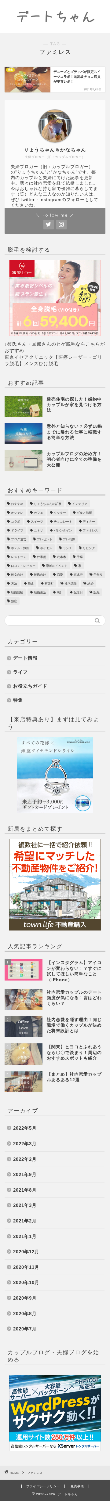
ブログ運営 (18, 539)
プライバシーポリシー (43, 1486)
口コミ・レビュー (23, 565)
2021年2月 (25, 1220)
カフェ (38, 512)
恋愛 (60, 574)
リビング (89, 548)
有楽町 (49, 583)
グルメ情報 (84, 512)
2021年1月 (25, 1236)
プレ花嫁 (69, 539)
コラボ (15, 521)
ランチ (67, 548)
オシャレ (17, 512)
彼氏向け (40, 574)
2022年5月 (25, 1128)
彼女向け (17, 574)
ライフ (20, 672)
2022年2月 (25, 1159)
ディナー (89, 521)
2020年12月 (26, 1251)
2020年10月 (26, 1282)
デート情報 (25, 658)
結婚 (90, 583)
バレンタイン (63, 530)
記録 (97, 592)
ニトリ (38, 530)
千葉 (80, 557)
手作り (98, 574)
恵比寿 (78, 574)
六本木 (61, 557)
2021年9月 (25, 1174)
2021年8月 (25, 1190)
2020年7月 (25, 1328)
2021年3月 (25, 1205)
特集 (18, 700)
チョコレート (63, 521)
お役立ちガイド (30, 686)
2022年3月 (25, 1143)
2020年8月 (25, 1313)
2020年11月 (26, 1267)
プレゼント (44, 539)
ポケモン (46, 548)
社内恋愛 (70, 583)
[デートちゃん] (55, 28)
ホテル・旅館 (20, 548)
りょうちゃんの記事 (47, 504)
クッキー (60, 512)
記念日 (78, 592)
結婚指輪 (17, 592)
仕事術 (41, 557)
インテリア (79, 504)
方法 (14, 583)
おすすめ (17, 504)
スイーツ (37, 521)
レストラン (18, 557)
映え (31, 583)
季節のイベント (57, 565)
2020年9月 (25, 1298)
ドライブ (17, 530)
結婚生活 (40, 592)
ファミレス (90, 530)
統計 (60, 592)
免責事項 (77, 1486)
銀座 (14, 601)
